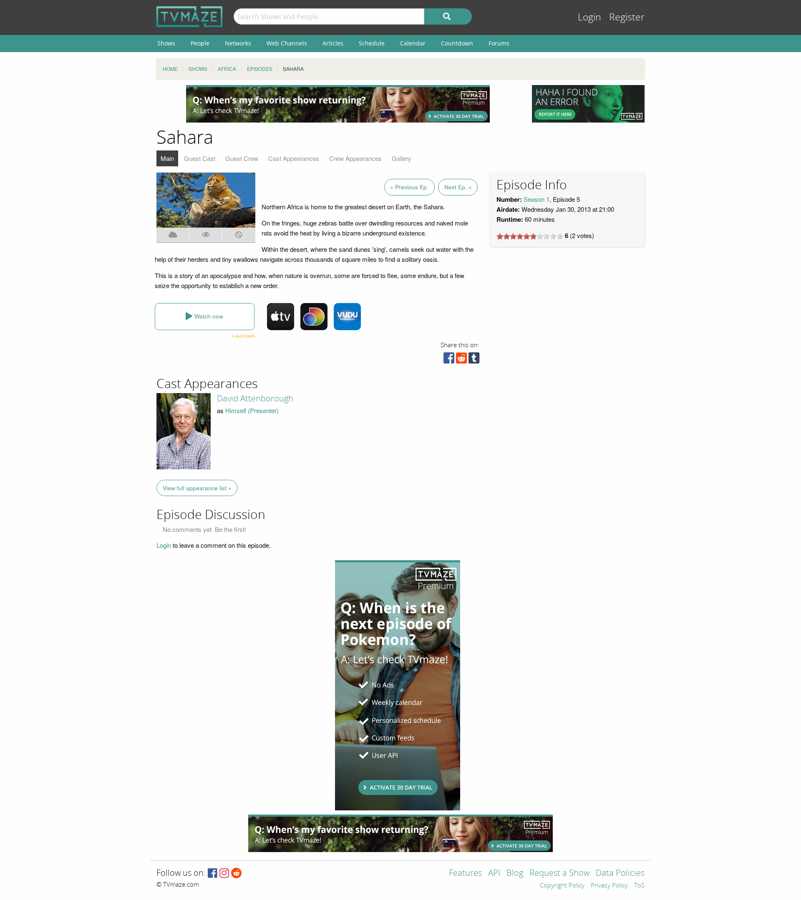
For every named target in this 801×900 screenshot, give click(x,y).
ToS (639, 885)
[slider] (529, 236)
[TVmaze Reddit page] (236, 873)
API (494, 873)
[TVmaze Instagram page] (224, 873)
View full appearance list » (197, 488)
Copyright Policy (562, 885)
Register (627, 17)
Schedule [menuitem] (372, 43)
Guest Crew (241, 158)
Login (589, 17)
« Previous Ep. (409, 187)
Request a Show (559, 873)
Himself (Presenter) (252, 410)
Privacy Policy (609, 885)
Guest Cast (199, 158)
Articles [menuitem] (332, 43)
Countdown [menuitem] (457, 43)
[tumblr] (474, 360)
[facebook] (448, 360)
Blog (514, 873)
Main (167, 158)
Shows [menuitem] (166, 43)
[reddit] (461, 360)
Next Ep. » (458, 187)
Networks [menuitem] (238, 43)
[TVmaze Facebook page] (212, 873)
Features (465, 873)
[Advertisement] (338, 104)
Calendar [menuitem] (413, 43)
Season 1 (536, 199)
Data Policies (620, 873)
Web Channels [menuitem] (287, 43)
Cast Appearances (293, 158)
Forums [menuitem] (499, 43)
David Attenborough (255, 399)
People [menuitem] (200, 43)
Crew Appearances (355, 158)
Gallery (401, 158)
